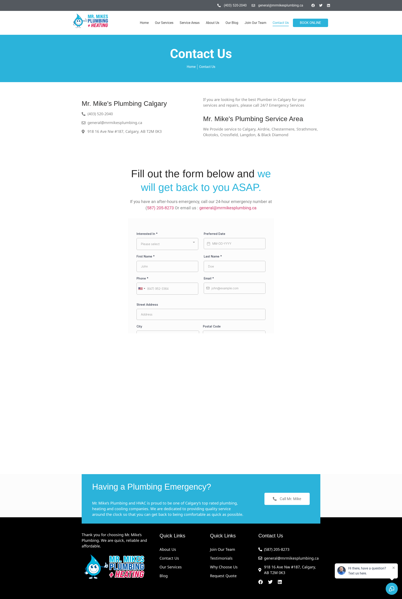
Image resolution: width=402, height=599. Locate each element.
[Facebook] (313, 5)
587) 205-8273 (160, 207)
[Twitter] (320, 5)
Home (144, 23)
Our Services (164, 23)
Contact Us (281, 23)
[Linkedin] (328, 5)
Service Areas (190, 23)
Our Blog (231, 23)
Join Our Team (255, 23)
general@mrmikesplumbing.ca (227, 207)
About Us (212, 23)
